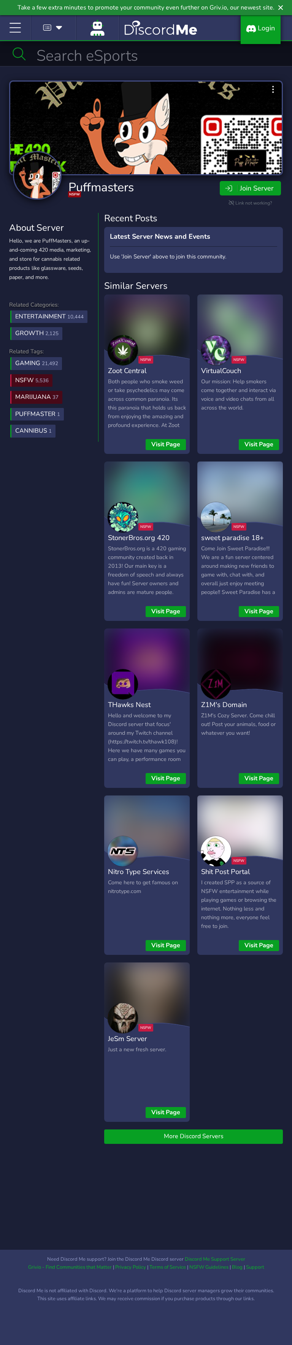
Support (255, 1267)
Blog (237, 1267)
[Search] (19, 54)
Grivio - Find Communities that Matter (70, 1267)
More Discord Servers (194, 1136)
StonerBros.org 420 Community (139, 543)
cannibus (33, 431)
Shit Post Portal (225, 871)
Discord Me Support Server (215, 1259)
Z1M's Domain (224, 704)
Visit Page (165, 444)
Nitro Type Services (138, 871)
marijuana (37, 397)
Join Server (256, 188)
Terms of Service (167, 1267)
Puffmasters (101, 187)
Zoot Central (127, 370)
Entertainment (49, 316)
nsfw (32, 380)
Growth (37, 333)
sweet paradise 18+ (232, 537)
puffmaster (37, 414)
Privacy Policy (130, 1267)
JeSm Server (127, 1038)
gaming (36, 363)
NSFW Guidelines (209, 1267)
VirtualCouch (221, 370)
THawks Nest (129, 704)
